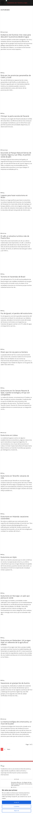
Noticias (4, 233)
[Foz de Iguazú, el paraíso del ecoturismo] (16, 300)
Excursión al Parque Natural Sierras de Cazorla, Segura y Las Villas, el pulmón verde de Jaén (16, 155)
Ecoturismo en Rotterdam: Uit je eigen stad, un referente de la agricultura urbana (16, 642)
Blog (3, 72)
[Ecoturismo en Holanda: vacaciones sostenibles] (16, 503)
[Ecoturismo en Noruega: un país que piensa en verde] (16, 582)
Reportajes (5, 32)
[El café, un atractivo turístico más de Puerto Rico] (16, 222)
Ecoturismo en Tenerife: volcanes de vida (15, 477)
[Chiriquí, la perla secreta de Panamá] (16, 103)
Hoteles (14, 787)
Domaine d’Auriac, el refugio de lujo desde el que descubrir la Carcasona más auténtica (21, 784)
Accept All (16, 802)
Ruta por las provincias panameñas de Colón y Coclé (16, 76)
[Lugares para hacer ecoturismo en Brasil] (16, 182)
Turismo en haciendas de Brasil (13, 276)
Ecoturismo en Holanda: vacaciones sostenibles (15, 517)
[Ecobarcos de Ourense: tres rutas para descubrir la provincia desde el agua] (16, 21)
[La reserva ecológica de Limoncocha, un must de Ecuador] (16, 708)
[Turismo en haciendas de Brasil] (16, 263)
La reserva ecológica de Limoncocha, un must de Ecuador (16, 722)
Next (8, 749)
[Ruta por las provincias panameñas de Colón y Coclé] (16, 62)
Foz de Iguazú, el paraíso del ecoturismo (16, 313)
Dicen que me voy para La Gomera (14, 352)
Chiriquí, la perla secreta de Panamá (15, 116)
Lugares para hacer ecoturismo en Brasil (14, 196)
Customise (16, 806)
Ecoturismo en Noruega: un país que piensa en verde (15, 597)
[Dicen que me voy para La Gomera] (16, 338)
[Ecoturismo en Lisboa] (16, 422)
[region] (16, 801)
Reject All (16, 810)
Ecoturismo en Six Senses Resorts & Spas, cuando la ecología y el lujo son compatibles (15, 392)
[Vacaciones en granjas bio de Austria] (16, 670)
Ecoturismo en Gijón (9, 557)
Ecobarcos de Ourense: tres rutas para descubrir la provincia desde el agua (16, 36)
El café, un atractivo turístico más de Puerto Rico (15, 237)
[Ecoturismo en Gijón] (16, 544)
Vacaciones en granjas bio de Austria (15, 683)
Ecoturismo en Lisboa (9, 435)
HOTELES (16, 779)
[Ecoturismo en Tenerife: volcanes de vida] (16, 462)
